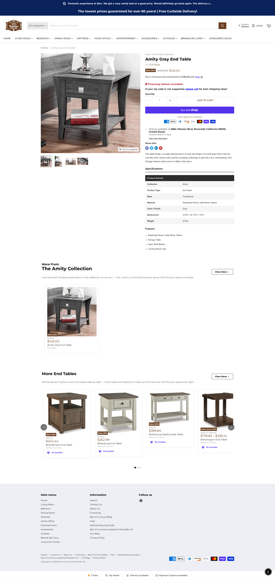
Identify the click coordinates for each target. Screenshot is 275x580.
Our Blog (95, 533)
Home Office (102, 38)
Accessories (150, 38)
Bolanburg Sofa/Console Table (166, 434)
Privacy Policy (97, 537)
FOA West (154, 64)
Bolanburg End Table (109, 443)
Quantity (150, 94)
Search (93, 500)
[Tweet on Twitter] (151, 148)
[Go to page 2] (137, 467)
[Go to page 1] (135, 467)
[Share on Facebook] (147, 148)
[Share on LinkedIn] (156, 148)
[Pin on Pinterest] (160, 148)
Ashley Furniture (53, 448)
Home (7, 38)
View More (221, 271)
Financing (95, 512)
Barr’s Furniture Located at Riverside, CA (111, 529)
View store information (158, 138)
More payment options (190, 117)
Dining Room (63, 38)
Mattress (83, 38)
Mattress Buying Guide (102, 525)
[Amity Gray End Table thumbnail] (46, 161)
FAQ (92, 521)
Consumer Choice (220, 38)
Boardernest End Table (59, 445)
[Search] (222, 25)
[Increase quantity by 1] (170, 100)
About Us (95, 508)
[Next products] (231, 427)
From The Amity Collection (159, 54)
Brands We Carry (192, 38)
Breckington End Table (214, 439)
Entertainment (126, 38)
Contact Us (96, 504)
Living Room (23, 38)
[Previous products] (44, 427)
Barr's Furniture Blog (101, 517)
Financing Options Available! (165, 84)
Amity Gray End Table (59, 345)
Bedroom (43, 38)
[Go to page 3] (140, 467)
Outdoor (169, 38)
